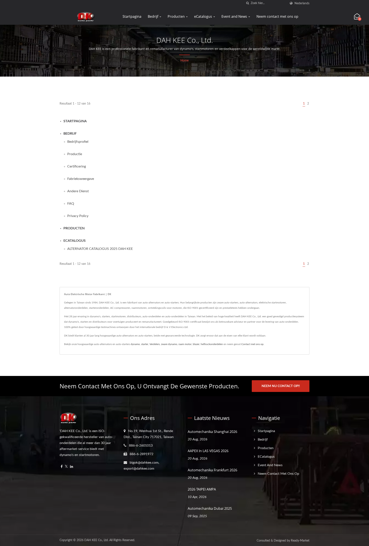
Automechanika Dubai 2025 (210, 508)
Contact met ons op (252, 344)
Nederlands (301, 3)
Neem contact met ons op (277, 16)
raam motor (185, 344)
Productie (74, 154)
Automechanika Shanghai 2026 (212, 431)
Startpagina (132, 16)
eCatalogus (203, 16)
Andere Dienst (78, 191)
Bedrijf (153, 16)
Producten (177, 16)
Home (184, 60)
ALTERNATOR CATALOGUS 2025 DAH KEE (100, 248)
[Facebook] (62, 466)
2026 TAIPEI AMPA (202, 489)
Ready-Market (300, 540)
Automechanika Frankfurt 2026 (212, 470)
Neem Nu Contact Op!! (281, 386)
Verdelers (154, 344)
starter (144, 344)
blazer (196, 344)
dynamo (135, 344)
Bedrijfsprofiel (77, 141)
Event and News (234, 16)
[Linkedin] (71, 466)
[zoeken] (247, 3)
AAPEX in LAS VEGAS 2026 (208, 450)
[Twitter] (66, 466)
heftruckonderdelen (212, 344)
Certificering (76, 166)
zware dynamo (169, 344)
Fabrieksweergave (80, 179)
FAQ (70, 203)
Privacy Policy (77, 216)
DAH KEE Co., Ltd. (96, 540)
